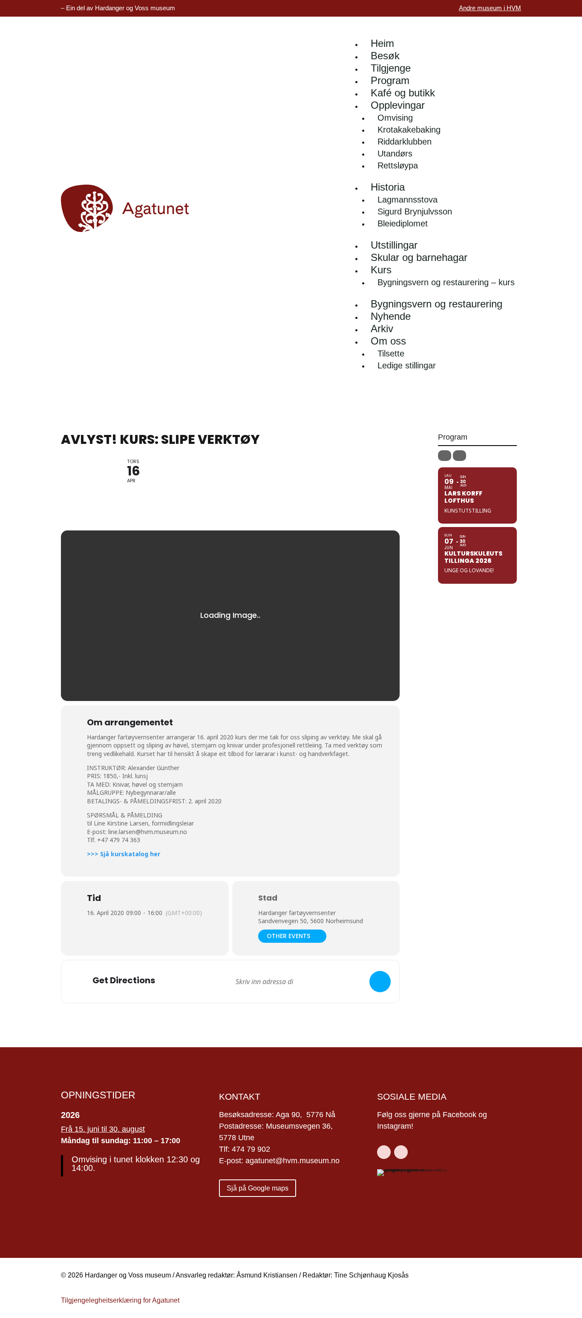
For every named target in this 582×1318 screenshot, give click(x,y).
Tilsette (390, 353)
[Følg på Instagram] (401, 1152)
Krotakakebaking (409, 129)
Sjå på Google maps (257, 1188)
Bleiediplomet (402, 223)
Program (390, 80)
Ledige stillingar (406, 365)
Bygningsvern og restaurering (436, 304)
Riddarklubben (404, 141)
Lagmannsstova (407, 199)
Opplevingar (398, 105)
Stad (267, 898)
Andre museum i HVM (490, 8)
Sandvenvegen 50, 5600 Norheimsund (310, 921)
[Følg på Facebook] (384, 1152)
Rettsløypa (397, 165)
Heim (382, 43)
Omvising (395, 117)
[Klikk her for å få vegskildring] (380, 981)
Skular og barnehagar (419, 257)
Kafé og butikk (403, 92)
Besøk (385, 55)
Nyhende (391, 316)
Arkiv (382, 328)
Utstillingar (394, 245)
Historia (388, 187)
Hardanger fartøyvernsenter (297, 913)
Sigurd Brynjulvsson (414, 211)
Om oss (388, 341)
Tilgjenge (391, 68)
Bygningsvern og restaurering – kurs (446, 282)
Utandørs (394, 153)
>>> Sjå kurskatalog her (123, 854)
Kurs (381, 269)
